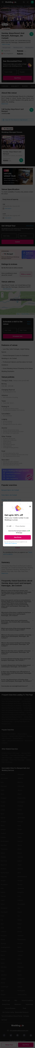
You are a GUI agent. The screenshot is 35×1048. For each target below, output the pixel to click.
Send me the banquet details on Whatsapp (18, 531)
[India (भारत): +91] (9, 526)
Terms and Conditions (10, 543)
